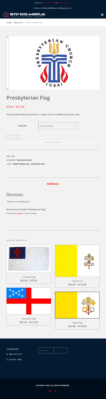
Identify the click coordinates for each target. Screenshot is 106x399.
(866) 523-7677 (64, 3)
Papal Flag (77, 322)
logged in (20, 213)
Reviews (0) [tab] (53, 183)
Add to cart (53, 142)
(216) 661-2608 (49, 3)
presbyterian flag (21, 164)
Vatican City (77, 281)
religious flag (38, 164)
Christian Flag (28, 277)
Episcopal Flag (29, 318)
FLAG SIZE (22, 126)
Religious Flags (24, 160)
